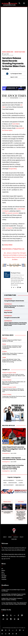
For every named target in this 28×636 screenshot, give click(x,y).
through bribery (13, 168)
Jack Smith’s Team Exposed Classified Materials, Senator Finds (13, 458)
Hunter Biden (15, 124)
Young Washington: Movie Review (14, 301)
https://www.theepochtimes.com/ (17, 275)
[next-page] (7, 329)
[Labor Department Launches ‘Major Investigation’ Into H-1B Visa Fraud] (14, 436)
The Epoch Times (17, 73)
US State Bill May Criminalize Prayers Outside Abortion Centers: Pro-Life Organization (12, 347)
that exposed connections (12, 213)
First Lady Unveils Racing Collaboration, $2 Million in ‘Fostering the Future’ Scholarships (13, 383)
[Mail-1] (18, 619)
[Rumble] (7, 615)
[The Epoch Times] (8, 74)
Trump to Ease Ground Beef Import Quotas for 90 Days (11, 340)
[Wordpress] (11, 619)
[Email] (25, 81)
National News (7, 335)
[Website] (14, 619)
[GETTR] (15, 287)
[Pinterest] (12, 81)
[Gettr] (14, 615)
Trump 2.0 (5, 370)
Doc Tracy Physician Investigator (7, 512)
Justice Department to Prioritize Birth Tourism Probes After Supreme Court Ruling (13, 467)
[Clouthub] (5, 633)
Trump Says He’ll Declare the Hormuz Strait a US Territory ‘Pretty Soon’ (14, 397)
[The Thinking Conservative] (14, 531)
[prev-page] (5, 329)
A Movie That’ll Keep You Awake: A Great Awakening (14, 306)
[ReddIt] (19, 81)
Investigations (20, 51)
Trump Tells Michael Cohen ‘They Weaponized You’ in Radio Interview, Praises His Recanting (12, 361)
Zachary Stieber (8, 245)
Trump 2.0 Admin (6, 379)
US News (4, 351)
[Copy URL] (22, 81)
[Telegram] (8, 81)
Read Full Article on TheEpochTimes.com (13, 249)
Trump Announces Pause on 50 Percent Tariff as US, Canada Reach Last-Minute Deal (13, 390)
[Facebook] (1, 81)
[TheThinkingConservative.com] (9, 3)
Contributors (10, 295)
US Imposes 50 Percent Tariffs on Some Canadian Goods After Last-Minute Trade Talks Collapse (13, 376)
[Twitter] (11, 615)
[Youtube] (20, 287)
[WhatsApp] (5, 81)
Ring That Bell (8, 312)
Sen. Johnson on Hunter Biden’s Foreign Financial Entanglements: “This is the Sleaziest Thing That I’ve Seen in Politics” (21, 515)
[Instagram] (7, 619)
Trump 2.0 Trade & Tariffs (9, 372)
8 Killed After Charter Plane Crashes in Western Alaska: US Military (12, 354)
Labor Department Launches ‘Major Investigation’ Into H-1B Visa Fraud (13, 449)
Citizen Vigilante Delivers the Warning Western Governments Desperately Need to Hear (15, 324)
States (4, 344)
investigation (9, 228)
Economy (4, 338)
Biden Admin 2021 (7, 51)
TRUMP (4, 357)
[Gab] (13, 287)
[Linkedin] (15, 81)
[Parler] (18, 287)
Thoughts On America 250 (12, 317)
